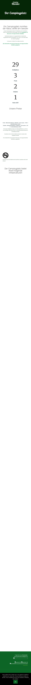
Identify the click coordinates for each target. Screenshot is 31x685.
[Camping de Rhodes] (15, 3)
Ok (15, 681)
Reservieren (15, 642)
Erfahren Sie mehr (7, 189)
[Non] (29, 679)
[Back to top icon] (15, 672)
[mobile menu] (29, 3)
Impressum (25, 665)
